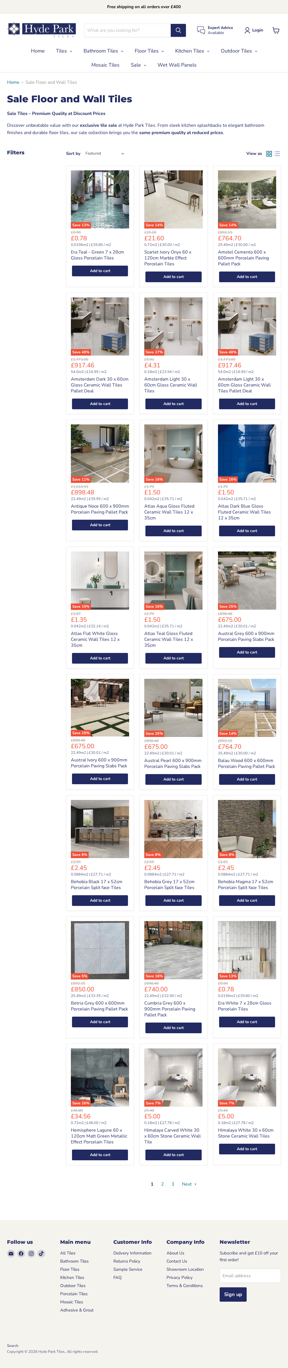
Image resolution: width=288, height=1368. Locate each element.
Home (13, 82)
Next (187, 1184)
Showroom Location (185, 1269)
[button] (255, 30)
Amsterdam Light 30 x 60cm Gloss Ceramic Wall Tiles (170, 385)
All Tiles (67, 1253)
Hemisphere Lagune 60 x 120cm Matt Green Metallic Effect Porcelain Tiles (99, 1136)
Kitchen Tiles (72, 1277)
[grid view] (269, 154)
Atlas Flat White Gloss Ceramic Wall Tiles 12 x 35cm (95, 639)
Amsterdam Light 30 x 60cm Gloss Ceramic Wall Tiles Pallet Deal (244, 385)
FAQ (117, 1277)
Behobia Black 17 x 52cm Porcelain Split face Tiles (96, 885)
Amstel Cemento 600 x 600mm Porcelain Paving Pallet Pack (243, 258)
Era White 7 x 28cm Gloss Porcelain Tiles (244, 1006)
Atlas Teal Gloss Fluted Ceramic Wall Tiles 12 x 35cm (168, 639)
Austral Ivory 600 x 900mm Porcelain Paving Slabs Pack (99, 763)
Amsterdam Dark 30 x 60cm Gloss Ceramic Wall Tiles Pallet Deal (100, 385)
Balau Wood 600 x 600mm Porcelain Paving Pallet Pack (246, 764)
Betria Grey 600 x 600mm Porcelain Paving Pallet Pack (99, 1006)
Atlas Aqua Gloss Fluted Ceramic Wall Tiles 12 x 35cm (169, 512)
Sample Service (127, 1269)
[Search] (178, 30)
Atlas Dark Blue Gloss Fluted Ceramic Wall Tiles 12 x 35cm (244, 512)
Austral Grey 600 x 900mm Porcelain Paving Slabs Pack (246, 636)
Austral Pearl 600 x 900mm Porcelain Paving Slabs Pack (173, 764)
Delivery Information (132, 1253)
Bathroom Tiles (74, 1261)
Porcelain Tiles (73, 1294)
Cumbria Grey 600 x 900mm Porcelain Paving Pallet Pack (169, 1009)
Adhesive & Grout (76, 1310)
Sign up (233, 1294)
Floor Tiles (69, 1269)
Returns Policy (126, 1261)
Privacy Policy (179, 1277)
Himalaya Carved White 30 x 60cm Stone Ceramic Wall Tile (172, 1136)
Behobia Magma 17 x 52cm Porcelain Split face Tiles (245, 885)
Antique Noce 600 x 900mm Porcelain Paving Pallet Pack (100, 509)
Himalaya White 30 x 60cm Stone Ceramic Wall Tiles (246, 1133)
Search (12, 1345)
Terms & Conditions (184, 1285)
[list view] (277, 154)
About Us (175, 1253)
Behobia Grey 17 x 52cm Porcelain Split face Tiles (169, 885)
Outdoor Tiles (73, 1285)
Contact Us (176, 1261)
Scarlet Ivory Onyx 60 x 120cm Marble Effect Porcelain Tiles (167, 258)
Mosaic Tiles (71, 1302)
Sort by (73, 153)
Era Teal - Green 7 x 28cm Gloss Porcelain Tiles (97, 255)
